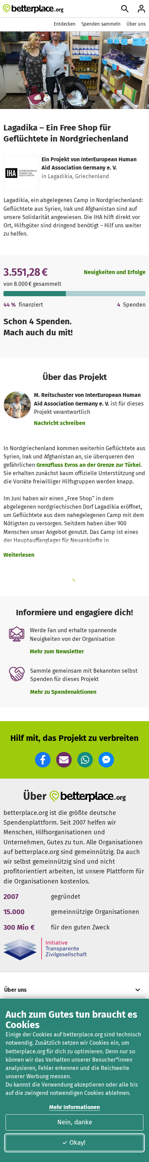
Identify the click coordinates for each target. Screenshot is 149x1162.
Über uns (136, 24)
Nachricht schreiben (59, 423)
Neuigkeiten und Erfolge (115, 272)
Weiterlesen (18, 555)
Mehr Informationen (74, 1107)
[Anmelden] (141, 8)
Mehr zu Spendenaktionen (63, 692)
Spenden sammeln (101, 24)
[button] (43, 760)
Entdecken (65, 24)
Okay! (77, 1142)
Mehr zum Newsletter (57, 651)
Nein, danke (74, 1122)
